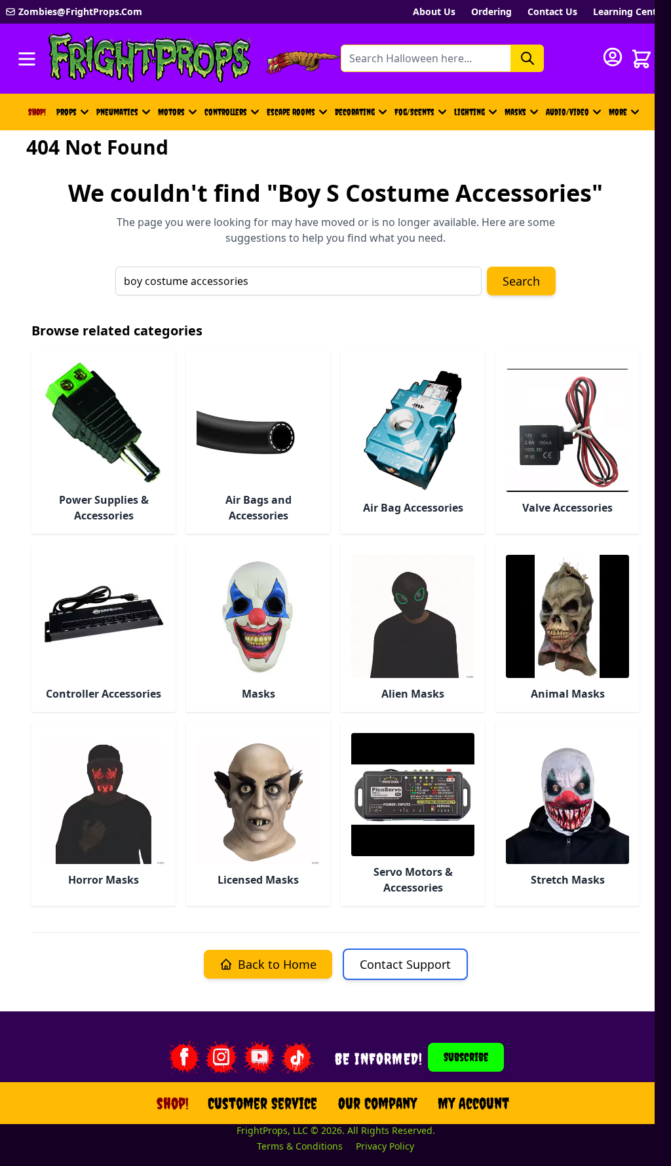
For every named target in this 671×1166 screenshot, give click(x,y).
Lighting (469, 112)
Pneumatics (117, 112)
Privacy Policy (385, 1146)
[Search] (527, 58)
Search (521, 281)
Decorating (355, 112)
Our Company (377, 1103)
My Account (473, 1103)
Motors (171, 112)
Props (66, 112)
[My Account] (612, 57)
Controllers (225, 112)
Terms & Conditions (300, 1146)
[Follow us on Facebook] (183, 1057)
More (626, 115)
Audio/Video (567, 112)
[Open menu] (27, 59)
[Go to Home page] (150, 59)
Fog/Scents (414, 112)
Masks (515, 112)
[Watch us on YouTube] (259, 1057)
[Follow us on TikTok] (297, 1057)
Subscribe (466, 1057)
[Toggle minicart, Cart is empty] (641, 59)
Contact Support (405, 964)
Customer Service (262, 1103)
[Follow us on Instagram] (221, 1057)
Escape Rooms (291, 112)
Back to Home (277, 964)
